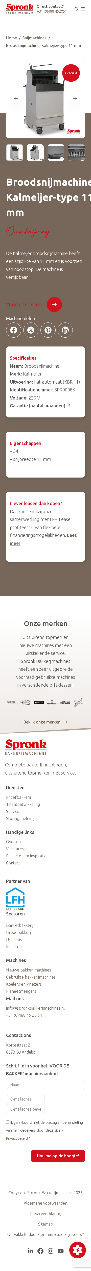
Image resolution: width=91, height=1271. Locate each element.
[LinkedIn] (65, 330)
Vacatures (15, 848)
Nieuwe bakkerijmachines (28, 970)
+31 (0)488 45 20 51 (24, 1015)
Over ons (14, 841)
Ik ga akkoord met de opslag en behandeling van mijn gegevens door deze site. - (44, 1130)
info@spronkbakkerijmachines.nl (35, 1008)
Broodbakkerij (19, 932)
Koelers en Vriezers (24, 984)
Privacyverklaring (45, 1213)
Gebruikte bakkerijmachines (31, 977)
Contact (13, 863)
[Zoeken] (76, 9)
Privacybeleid (17, 1138)
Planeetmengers (21, 991)
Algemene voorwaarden (45, 1203)
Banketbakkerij (19, 925)
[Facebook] (13, 330)
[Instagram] (51, 1251)
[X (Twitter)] (30, 330)
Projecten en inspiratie (26, 856)
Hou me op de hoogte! (58, 1156)
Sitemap (45, 1224)
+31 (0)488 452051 (52, 11)
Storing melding (20, 818)
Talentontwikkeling (23, 804)
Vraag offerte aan (24, 304)
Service (12, 811)
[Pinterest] (48, 330)
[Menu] (83, 9)
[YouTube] (61, 1251)
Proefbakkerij (18, 797)
